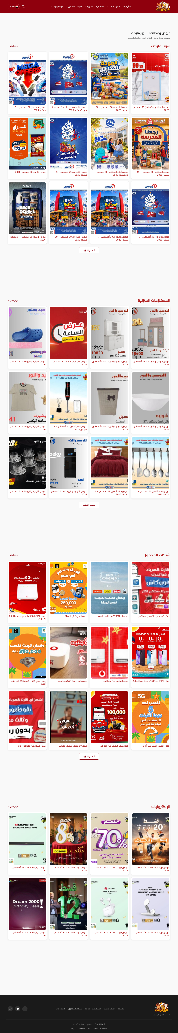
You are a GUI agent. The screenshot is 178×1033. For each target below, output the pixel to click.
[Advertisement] (89, 22)
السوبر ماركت (114, 6)
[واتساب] (10, 1008)
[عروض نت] (161, 1007)
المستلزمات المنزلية (95, 6)
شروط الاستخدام (85, 1028)
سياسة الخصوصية (100, 1028)
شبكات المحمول (75, 6)
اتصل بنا (74, 1028)
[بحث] (23, 6)
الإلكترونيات (58, 6)
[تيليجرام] (17, 1008)
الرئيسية (127, 6)
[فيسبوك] (24, 1008)
